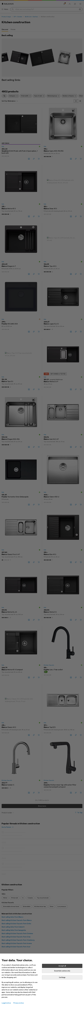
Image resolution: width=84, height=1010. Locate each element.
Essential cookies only (62, 971)
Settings (62, 977)
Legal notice (6, 1003)
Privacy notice (18, 1003)
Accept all (62, 966)
